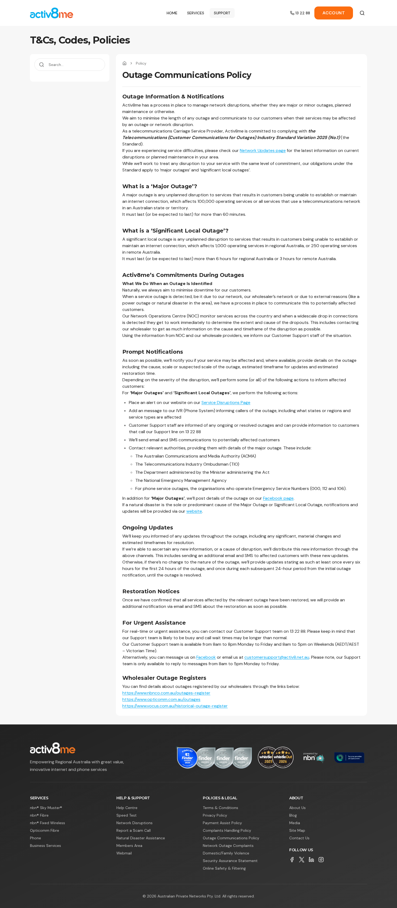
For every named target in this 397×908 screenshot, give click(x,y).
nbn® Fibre (39, 815)
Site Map (297, 830)
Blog (293, 815)
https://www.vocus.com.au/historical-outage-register (175, 706)
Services (195, 13)
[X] (301, 859)
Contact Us (299, 838)
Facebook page (278, 498)
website (194, 511)
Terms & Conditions (220, 807)
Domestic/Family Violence (226, 853)
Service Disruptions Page (225, 402)
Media (294, 822)
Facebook (206, 657)
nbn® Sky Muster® (46, 807)
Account (333, 13)
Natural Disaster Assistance (140, 838)
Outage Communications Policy (231, 838)
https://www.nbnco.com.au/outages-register (166, 693)
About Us (297, 807)
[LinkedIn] (311, 859)
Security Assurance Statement (230, 860)
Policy (141, 63)
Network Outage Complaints (228, 845)
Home (172, 13)
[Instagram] (321, 859)
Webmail (124, 853)
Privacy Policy (215, 815)
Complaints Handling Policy (227, 830)
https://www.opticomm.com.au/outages (161, 699)
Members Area (129, 845)
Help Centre (126, 807)
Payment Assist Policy (222, 822)
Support (222, 13)
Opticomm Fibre (44, 830)
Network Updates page (263, 150)
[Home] (124, 63)
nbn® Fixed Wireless (47, 822)
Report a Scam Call (133, 830)
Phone (35, 838)
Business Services (45, 845)
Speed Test (126, 815)
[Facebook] (292, 859)
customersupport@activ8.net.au (276, 657)
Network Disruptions (134, 822)
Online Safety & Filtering (224, 868)
